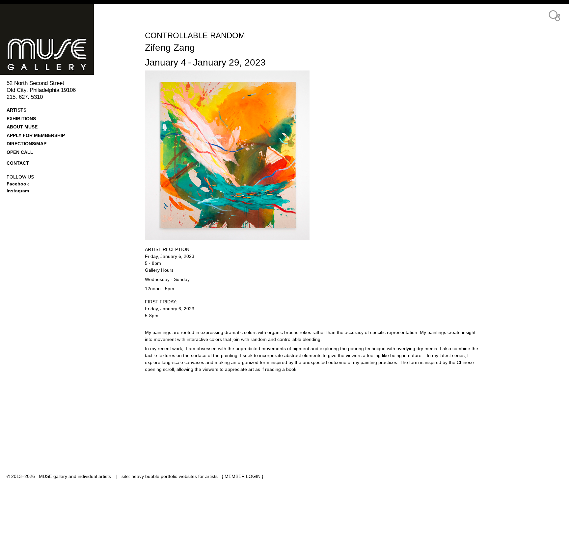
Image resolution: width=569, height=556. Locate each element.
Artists (16, 110)
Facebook (18, 183)
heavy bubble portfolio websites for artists (174, 476)
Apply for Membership (36, 135)
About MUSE (22, 126)
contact (18, 163)
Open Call (20, 152)
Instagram (18, 190)
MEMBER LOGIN (242, 476)
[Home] (57, 39)
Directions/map (26, 143)
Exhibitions (21, 118)
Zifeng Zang (170, 47)
